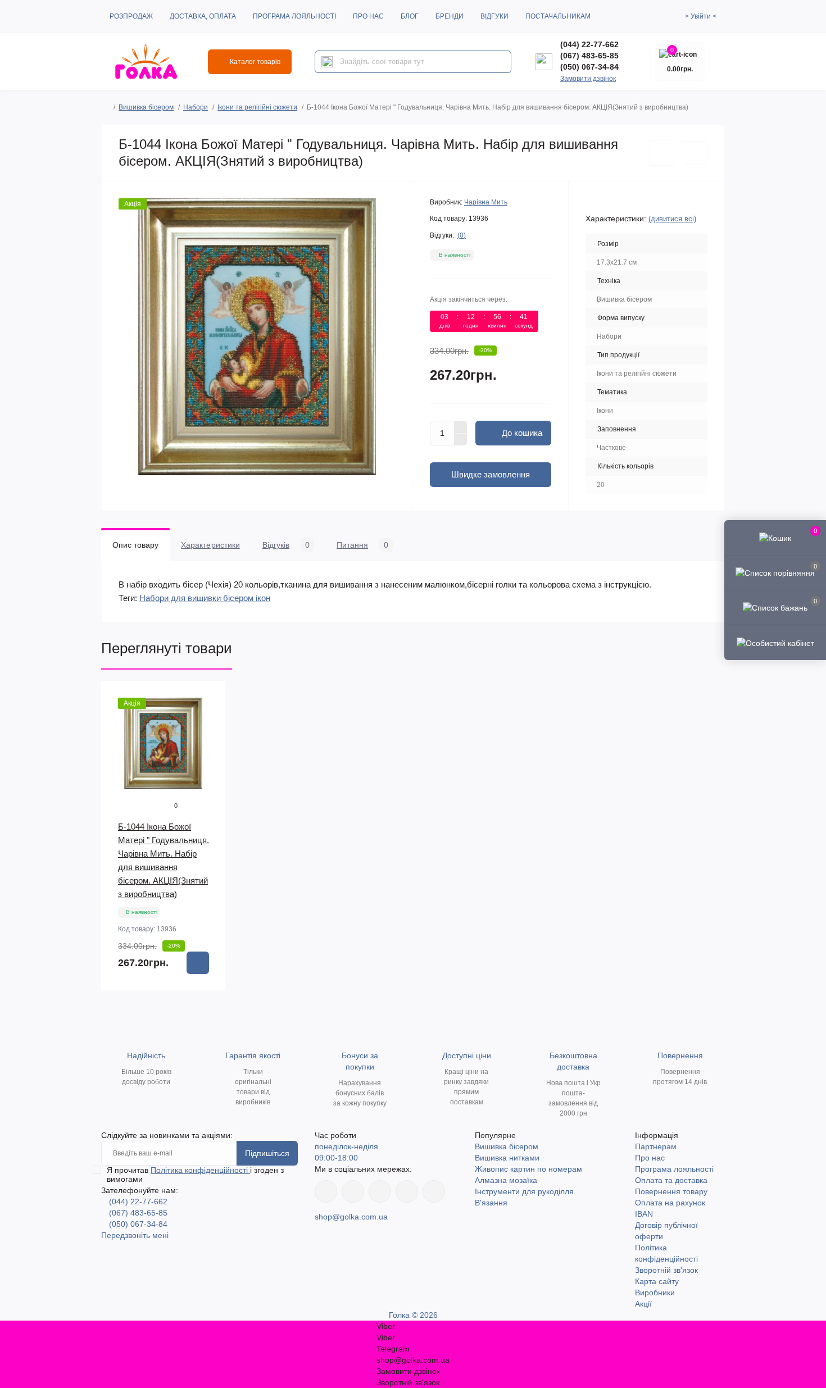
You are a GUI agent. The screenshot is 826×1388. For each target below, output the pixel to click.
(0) (461, 235)
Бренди (449, 16)
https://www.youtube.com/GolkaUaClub (380, 1191)
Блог (410, 16)
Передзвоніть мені (135, 1235)
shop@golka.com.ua (351, 1216)
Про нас (368, 16)
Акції (643, 1303)
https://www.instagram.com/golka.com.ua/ (353, 1191)
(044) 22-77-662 (589, 44)
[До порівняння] (695, 153)
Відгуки (494, 16)
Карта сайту (657, 1281)
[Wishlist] (209, 719)
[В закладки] (661, 153)
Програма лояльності (294, 16)
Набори (195, 107)
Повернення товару (671, 1191)
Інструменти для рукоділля (524, 1191)
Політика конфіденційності (200, 1170)
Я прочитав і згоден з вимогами (195, 1175)
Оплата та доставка (671, 1180)
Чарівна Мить (485, 202)
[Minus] (461, 440)
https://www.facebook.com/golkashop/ (326, 1191)
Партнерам (656, 1146)
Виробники (655, 1292)
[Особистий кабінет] (775, 642)
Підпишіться (267, 1153)
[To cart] (198, 963)
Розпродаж (131, 16)
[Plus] (461, 427)
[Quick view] (209, 697)
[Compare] (209, 740)
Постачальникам (558, 16)
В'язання (491, 1202)
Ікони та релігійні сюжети (257, 107)
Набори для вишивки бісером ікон (204, 598)
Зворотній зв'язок (666, 1270)
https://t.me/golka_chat (434, 1191)
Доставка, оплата (203, 16)
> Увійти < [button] (700, 16)
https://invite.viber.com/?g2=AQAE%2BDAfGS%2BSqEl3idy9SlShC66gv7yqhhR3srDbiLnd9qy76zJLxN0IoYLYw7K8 (407, 1191)
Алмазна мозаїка (506, 1180)
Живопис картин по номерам (528, 1168)
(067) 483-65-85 (589, 55)
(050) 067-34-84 (589, 66)
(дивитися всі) (672, 219)
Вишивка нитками (507, 1157)
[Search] (327, 62)
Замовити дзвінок (588, 79)
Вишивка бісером (146, 107)
